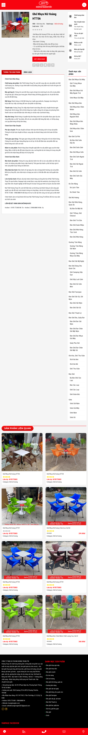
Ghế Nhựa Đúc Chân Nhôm (77, 108)
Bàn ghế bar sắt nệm (75, 322)
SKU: (34, 24)
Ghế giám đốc (75, 394)
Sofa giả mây (74, 408)
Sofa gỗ (72, 417)
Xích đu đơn (74, 359)
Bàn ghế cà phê (74, 136)
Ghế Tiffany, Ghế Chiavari (76, 214)
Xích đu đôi (74, 364)
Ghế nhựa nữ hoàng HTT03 (11, 582)
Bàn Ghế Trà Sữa (76, 220)
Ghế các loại (74, 390)
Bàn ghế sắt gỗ (75, 308)
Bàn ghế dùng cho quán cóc (75, 267)
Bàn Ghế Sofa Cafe (76, 147)
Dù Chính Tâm (75, 192)
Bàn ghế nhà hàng (76, 237)
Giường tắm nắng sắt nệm (76, 247)
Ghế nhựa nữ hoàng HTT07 (11, 528)
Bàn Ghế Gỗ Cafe (76, 171)
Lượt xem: (35, 26)
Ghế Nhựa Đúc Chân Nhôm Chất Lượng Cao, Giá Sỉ (62, 636)
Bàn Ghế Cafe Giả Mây (76, 177)
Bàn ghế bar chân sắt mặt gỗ (76, 349)
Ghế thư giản (75, 369)
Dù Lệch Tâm (74, 188)
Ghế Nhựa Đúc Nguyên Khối (75, 115)
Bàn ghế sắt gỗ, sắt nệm (76, 298)
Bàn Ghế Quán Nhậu (77, 225)
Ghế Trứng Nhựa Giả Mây (76, 84)
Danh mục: (50, 24)
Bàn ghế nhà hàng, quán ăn (75, 203)
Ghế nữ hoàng (74, 198)
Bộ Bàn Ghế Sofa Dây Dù (76, 141)
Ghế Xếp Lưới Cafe (76, 279)
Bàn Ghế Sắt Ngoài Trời (76, 165)
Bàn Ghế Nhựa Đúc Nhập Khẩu (76, 122)
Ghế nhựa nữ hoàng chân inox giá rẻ (58, 528)
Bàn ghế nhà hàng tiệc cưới (76, 231)
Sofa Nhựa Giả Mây (76, 98)
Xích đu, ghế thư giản (77, 356)
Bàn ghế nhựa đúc (75, 103)
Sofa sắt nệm (75, 403)
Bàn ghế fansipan (75, 292)
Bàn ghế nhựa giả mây (77, 80)
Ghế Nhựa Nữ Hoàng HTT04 (55, 474)
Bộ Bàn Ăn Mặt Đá (76, 209)
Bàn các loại (74, 385)
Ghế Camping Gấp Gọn (76, 273)
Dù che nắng (73, 184)
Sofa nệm (73, 413)
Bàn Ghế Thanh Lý (75, 313)
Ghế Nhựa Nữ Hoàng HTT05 (11, 474)
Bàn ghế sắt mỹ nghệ (76, 261)
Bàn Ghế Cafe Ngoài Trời (77, 158)
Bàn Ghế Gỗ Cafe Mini (76, 285)
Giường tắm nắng (75, 242)
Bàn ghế (72, 374)
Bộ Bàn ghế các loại (75, 379)
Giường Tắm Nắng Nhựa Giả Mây (76, 254)
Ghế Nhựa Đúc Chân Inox (77, 130)
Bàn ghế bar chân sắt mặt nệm (76, 330)
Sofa (70, 400)
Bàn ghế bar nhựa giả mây (76, 337)
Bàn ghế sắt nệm (76, 303)
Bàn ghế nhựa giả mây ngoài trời (76, 91)
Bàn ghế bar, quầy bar (77, 318)
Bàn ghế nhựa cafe (77, 152)
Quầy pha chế (75, 343)
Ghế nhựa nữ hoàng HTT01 (55, 582)
